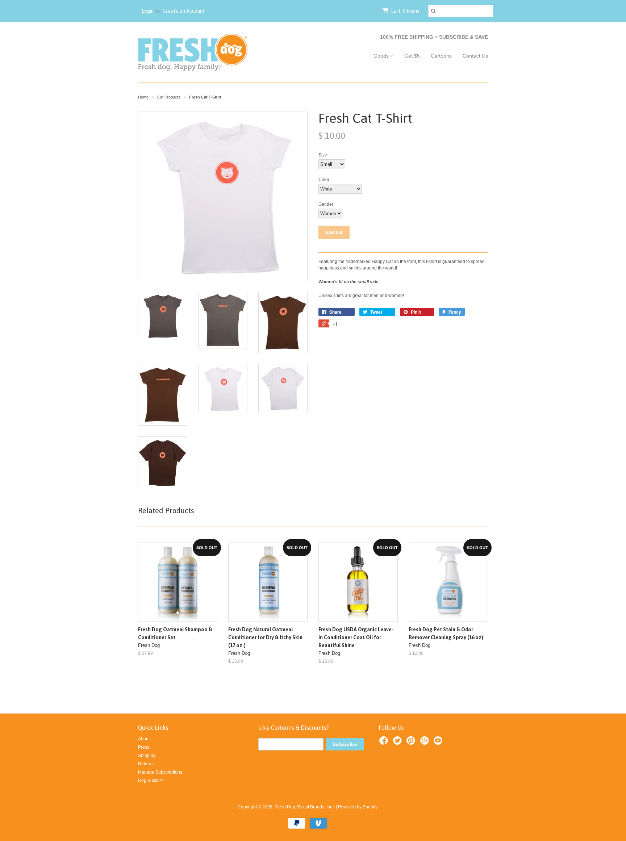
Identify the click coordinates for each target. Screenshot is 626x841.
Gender (325, 204)
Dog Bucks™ (151, 780)
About (144, 738)
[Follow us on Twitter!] (398, 742)
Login (148, 11)
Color (323, 179)
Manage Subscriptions (160, 772)
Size (322, 155)
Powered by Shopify (357, 806)
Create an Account (184, 11)
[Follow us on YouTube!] (439, 742)
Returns (146, 763)
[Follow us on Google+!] (425, 742)
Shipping (147, 755)
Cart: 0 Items (405, 11)
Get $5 (412, 56)
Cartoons (441, 56)
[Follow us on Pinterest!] (411, 742)
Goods (381, 56)
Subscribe (344, 744)
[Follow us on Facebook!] (384, 742)
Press (143, 747)
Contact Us (475, 56)
